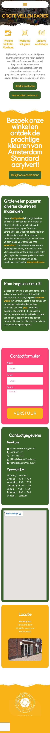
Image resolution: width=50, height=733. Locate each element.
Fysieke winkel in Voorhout (8, 44)
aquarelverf (9, 245)
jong (25, 307)
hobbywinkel (17, 218)
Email (9, 375)
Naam (10, 363)
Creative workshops (41, 42)
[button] (25, 4)
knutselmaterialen (36, 262)
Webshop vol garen (24, 42)
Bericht (10, 387)
